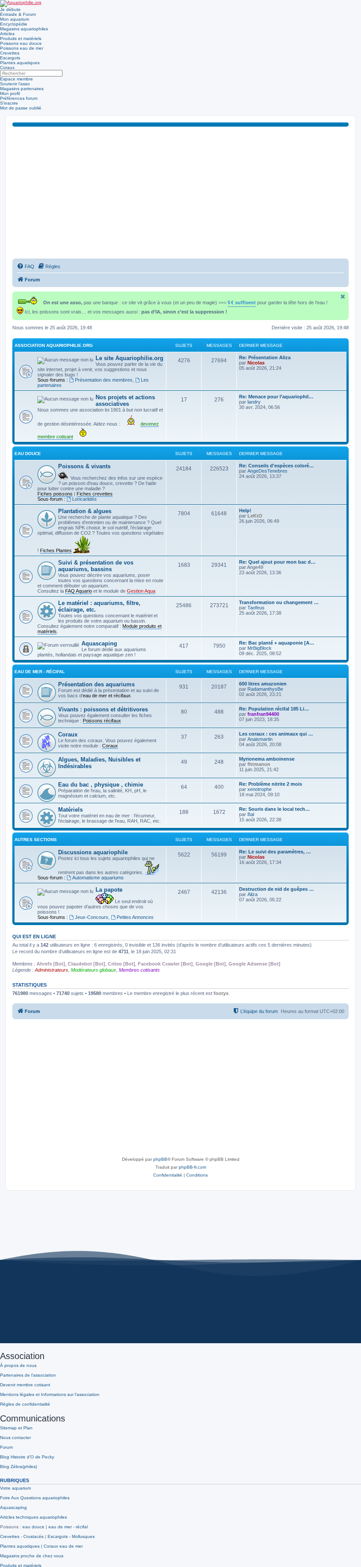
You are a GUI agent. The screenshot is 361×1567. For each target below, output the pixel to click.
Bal (250, 814)
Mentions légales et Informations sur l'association (49, 1394)
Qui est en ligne (34, 936)
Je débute (10, 9)
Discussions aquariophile (93, 852)
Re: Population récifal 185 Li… (274, 708)
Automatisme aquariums (98, 877)
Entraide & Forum (18, 14)
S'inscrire (9, 103)
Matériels (70, 809)
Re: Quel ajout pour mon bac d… (277, 562)
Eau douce (28, 453)
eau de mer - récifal (68, 1526)
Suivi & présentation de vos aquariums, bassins (95, 565)
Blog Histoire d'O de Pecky (27, 1456)
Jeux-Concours (91, 917)
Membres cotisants (139, 970)
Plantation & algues (84, 511)
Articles (7, 33)
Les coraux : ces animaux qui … (276, 733)
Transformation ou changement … (279, 602)
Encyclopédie (13, 24)
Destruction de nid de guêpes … (276, 889)
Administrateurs (51, 970)
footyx (221, 993)
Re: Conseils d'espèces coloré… (276, 465)
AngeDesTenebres (267, 471)
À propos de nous (18, 1365)
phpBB (160, 1159)
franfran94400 (263, 714)
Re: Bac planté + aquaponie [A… (276, 642)
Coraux (7, 67)
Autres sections (36, 839)
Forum (6, 1447)
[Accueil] (20, 3)
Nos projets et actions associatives (125, 400)
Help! (245, 510)
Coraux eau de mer (63, 1546)
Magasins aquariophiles (24, 28)
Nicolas (256, 362)
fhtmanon (258, 764)
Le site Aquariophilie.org (129, 358)
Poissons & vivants (84, 466)
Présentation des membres (104, 380)
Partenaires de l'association (28, 1375)
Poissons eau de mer (21, 48)
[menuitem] (25, 266)
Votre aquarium (15, 1488)
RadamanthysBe (265, 689)
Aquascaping (99, 643)
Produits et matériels (20, 38)
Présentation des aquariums (96, 684)
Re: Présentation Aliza (265, 357)
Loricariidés (84, 499)
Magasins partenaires (22, 88)
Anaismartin (260, 739)
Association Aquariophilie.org (54, 345)
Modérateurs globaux (93, 970)
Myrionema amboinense (267, 759)
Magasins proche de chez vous (31, 1555)
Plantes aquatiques (20, 62)
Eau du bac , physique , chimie (100, 784)
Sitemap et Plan (16, 1427)
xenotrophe (259, 789)
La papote (109, 889)
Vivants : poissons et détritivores (103, 709)
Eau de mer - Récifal (40, 671)
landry (254, 402)
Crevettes (9, 53)
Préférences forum (18, 98)
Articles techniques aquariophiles (33, 1517)
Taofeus (256, 607)
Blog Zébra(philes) (18, 1466)
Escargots (10, 57)
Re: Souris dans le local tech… (274, 809)
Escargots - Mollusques (71, 1536)
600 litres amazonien (263, 683)
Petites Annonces (135, 917)
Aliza (252, 894)
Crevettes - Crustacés (22, 1536)
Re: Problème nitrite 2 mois (270, 784)
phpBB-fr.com (192, 1167)
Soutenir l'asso (15, 83)
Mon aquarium (14, 19)
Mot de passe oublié (20, 108)
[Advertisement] (180, 192)
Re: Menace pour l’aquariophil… (276, 396)
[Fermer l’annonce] (343, 296)
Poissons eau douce (21, 43)
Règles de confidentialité (25, 1404)
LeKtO (254, 515)
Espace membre (16, 79)
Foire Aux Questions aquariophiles (35, 1497)
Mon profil (10, 93)
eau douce (33, 1526)
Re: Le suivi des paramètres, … (275, 851)
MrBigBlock (259, 648)
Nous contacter (15, 1437)
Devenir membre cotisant (25, 1384)
